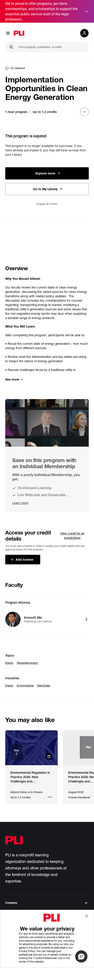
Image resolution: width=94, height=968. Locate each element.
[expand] (86, 11)
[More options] (84, 112)
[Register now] (31, 747)
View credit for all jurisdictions (72, 535)
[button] (81, 956)
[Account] (84, 33)
